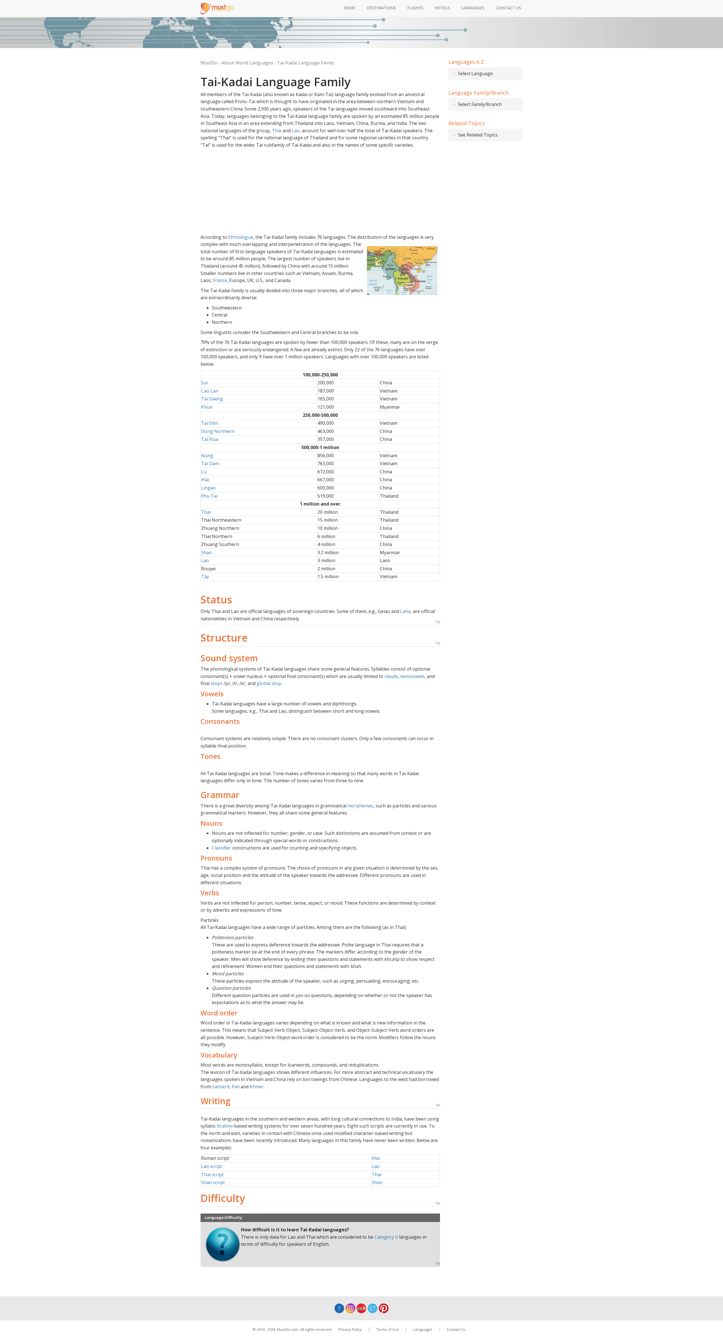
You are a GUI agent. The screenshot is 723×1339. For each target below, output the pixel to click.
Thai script (212, 1174)
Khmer (257, 1087)
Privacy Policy (350, 1329)
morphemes (360, 806)
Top (437, 622)
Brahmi (224, 1126)
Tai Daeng (212, 399)
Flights (415, 7)
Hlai (205, 479)
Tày (205, 576)
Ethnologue (240, 237)
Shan (206, 552)
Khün (206, 407)
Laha (405, 611)
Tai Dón (209, 423)
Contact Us (508, 7)
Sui (204, 383)
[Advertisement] (320, 191)
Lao (296, 130)
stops (217, 683)
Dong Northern (217, 431)
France (220, 280)
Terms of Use (387, 1329)
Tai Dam (210, 463)
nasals (391, 676)
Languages (473, 7)
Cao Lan (209, 391)
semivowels (412, 676)
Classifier (221, 848)
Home (350, 7)
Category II (386, 1237)
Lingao (208, 488)
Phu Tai (209, 496)
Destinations (381, 7)
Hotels (442, 7)
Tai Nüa (209, 439)
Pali (235, 1087)
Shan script (213, 1182)
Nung (207, 455)
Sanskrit (221, 1087)
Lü (203, 472)
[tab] (485, 73)
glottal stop (269, 683)
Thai (277, 130)
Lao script (211, 1166)
